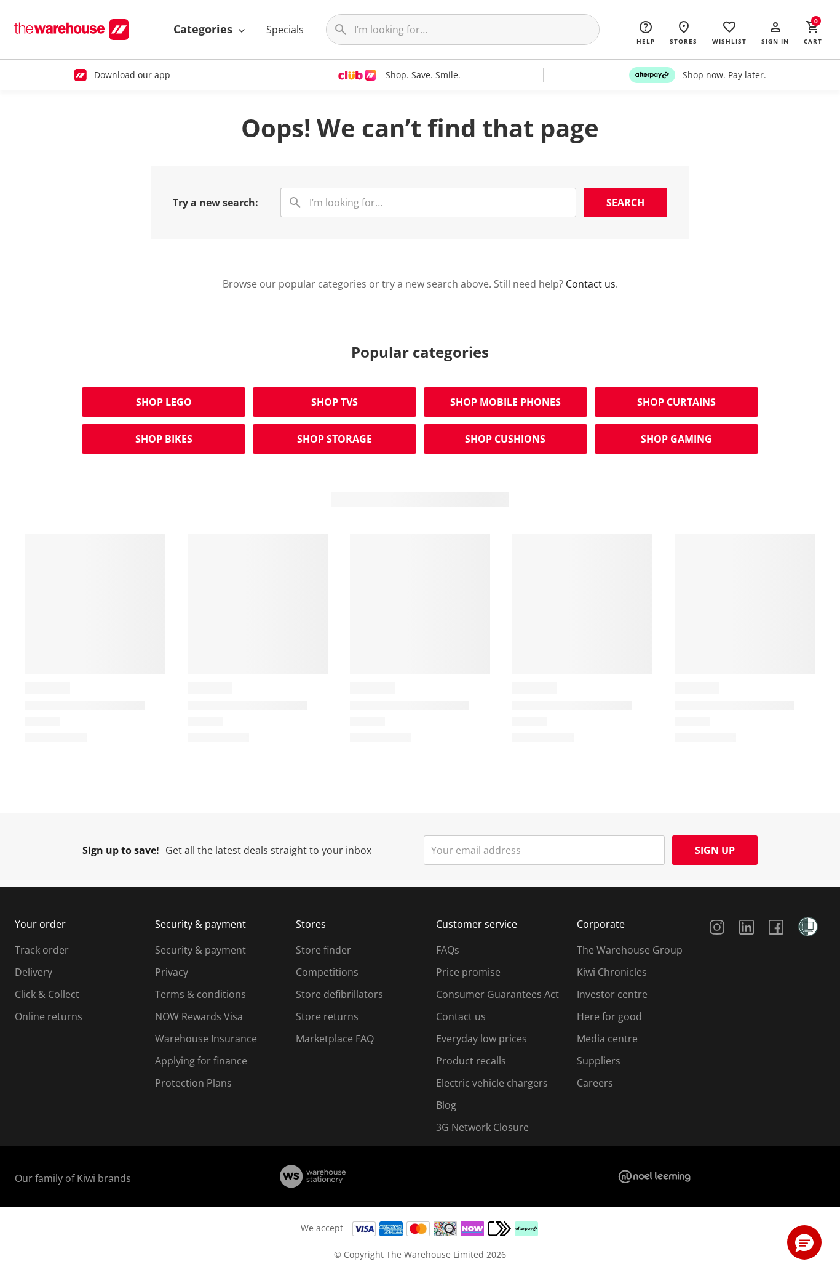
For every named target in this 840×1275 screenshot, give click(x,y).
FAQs (447, 950)
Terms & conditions (200, 994)
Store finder (323, 950)
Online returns (48, 1016)
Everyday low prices (481, 1038)
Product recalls (471, 1061)
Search (625, 202)
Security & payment (200, 950)
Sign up (715, 850)
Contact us (591, 284)
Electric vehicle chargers (492, 1083)
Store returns (327, 1016)
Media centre (607, 1038)
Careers (595, 1083)
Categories (204, 29)
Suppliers (598, 1061)
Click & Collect (47, 994)
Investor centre (612, 994)
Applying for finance (201, 1061)
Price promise (468, 972)
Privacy (171, 972)
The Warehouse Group (630, 950)
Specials (285, 29)
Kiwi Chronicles (612, 972)
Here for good (609, 1016)
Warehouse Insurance (206, 1038)
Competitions (327, 972)
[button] (775, 32)
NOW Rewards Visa (199, 1016)
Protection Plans (193, 1083)
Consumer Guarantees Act (497, 994)
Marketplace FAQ (335, 1038)
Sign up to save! (120, 850)
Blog (446, 1105)
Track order (42, 950)
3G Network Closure (482, 1127)
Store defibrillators (339, 994)
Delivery (33, 972)
